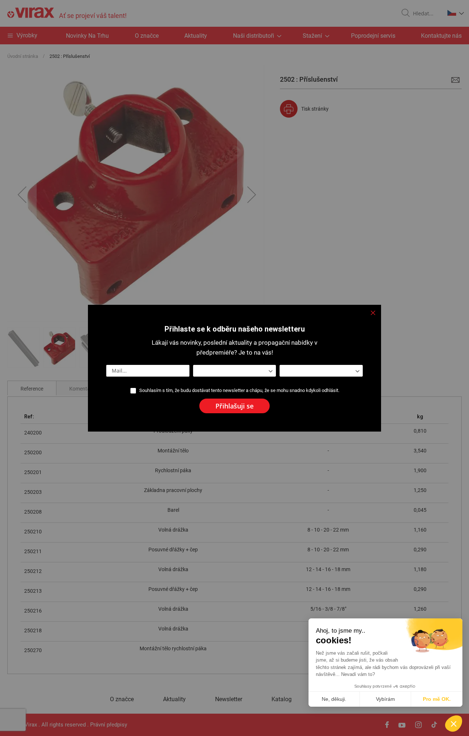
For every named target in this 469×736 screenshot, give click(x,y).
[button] (453, 723)
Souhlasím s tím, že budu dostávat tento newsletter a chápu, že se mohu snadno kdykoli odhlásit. (239, 390)
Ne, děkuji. (334, 699)
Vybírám (385, 699)
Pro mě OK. (437, 699)
